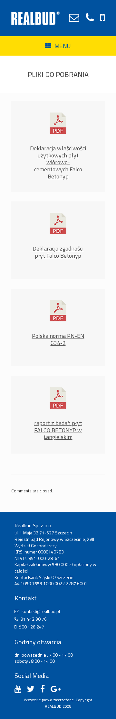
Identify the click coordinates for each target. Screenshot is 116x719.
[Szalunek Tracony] (35, 18)
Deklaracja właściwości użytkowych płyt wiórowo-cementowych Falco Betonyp (58, 162)
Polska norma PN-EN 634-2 (58, 339)
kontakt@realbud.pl (41, 611)
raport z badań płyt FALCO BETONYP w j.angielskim (58, 430)
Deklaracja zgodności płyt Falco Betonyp (58, 252)
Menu (62, 45)
